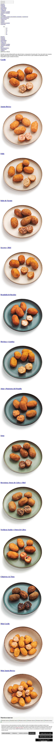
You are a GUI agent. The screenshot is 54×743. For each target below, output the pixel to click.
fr (6, 33)
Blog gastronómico (5, 18)
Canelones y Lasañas (5, 11)
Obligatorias (14, 733)
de (6, 34)
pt (6, 31)
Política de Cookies (19, 727)
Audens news (4, 19)
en (6, 30)
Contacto (3, 20)
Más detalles (32, 733)
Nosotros (3, 4)
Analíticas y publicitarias (23, 733)
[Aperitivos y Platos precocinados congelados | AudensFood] (14, 16)
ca (6, 28)
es (6, 29)
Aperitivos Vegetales (5, 13)
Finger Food (3, 9)
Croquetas (3, 6)
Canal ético (3, 24)
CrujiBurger (3, 10)
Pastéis (2, 14)
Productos (3, 5)
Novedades (3, 15)
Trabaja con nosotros (5, 23)
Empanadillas (4, 7)
